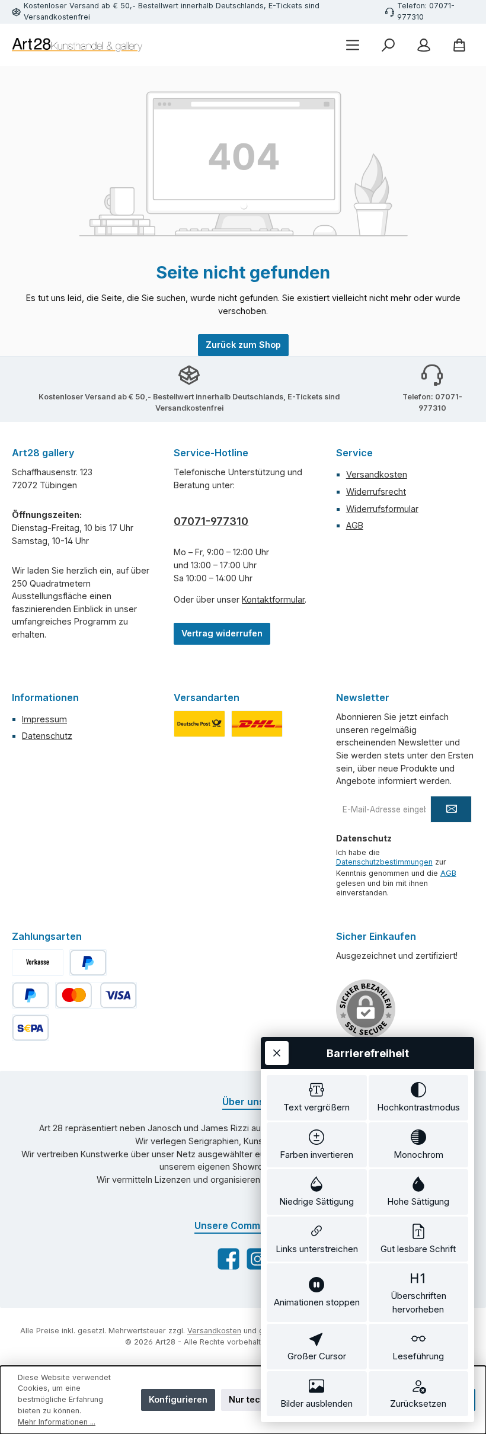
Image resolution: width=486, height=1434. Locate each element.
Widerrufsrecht (376, 491)
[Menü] (352, 45)
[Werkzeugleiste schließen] (277, 1053)
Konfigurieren (178, 1399)
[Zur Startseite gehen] (77, 45)
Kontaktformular (273, 599)
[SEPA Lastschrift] (30, 1027)
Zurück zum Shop (243, 345)
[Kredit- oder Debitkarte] (96, 995)
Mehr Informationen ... (56, 1421)
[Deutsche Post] (199, 723)
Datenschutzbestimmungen (384, 861)
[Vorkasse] (37, 962)
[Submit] (451, 809)
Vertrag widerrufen (222, 633)
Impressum (44, 719)
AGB (354, 525)
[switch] (317, 1098)
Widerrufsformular (382, 509)
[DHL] (257, 723)
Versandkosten (376, 474)
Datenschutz (47, 736)
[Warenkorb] (459, 45)
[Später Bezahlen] (30, 995)
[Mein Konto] (424, 45)
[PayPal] (88, 962)
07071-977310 (211, 521)
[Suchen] (388, 45)
